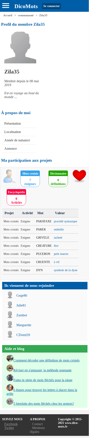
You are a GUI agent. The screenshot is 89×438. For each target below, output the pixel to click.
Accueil (7, 15)
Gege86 (21, 295)
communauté (26, 15)
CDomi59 (23, 335)
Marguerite (23, 325)
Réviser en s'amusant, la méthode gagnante (42, 370)
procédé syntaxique (65, 221)
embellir (59, 229)
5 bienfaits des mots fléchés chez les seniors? (43, 403)
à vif (56, 262)
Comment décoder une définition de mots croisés (46, 360)
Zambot (21, 315)
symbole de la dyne (65, 270)
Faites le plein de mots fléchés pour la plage (42, 380)
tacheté (58, 237)
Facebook (11, 424)
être (56, 245)
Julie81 (21, 305)
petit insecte (61, 254)
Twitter (9, 428)
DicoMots (26, 6)
